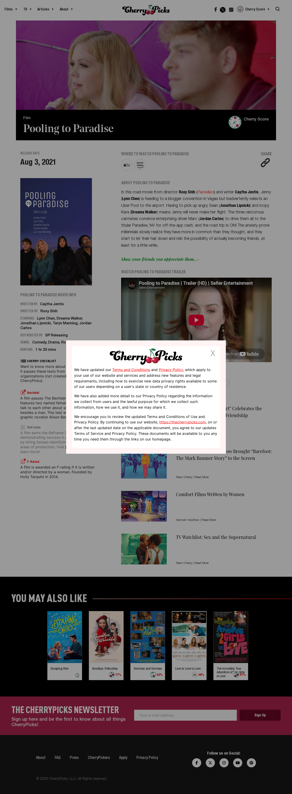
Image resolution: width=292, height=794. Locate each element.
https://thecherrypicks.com (182, 422)
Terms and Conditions (131, 369)
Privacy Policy (171, 369)
